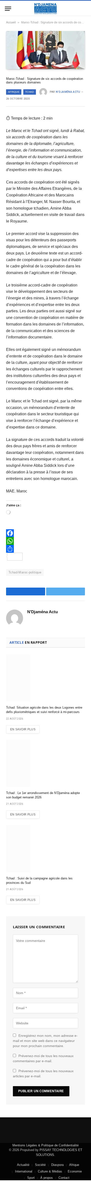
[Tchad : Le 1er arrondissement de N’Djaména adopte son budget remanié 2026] (45, 763)
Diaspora (57, 1165)
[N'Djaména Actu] (45, 9)
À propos (46, 1178)
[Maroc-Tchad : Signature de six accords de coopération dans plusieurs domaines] (45, 50)
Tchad (29, 92)
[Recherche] (85, 8)
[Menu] (8, 8)
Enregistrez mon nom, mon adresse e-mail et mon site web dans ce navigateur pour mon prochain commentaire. (45, 1041)
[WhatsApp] (45, 541)
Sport (31, 1178)
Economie (75, 1171)
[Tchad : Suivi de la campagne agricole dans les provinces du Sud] (45, 848)
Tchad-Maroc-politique (24, 572)
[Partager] (45, 549)
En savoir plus (22, 729)
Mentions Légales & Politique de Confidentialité (45, 1145)
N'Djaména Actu (68, 91)
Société (40, 1165)
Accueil (11, 22)
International (23, 1171)
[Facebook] (45, 533)
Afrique (13, 92)
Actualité (23, 1165)
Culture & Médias (50, 1171)
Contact (63, 1178)
